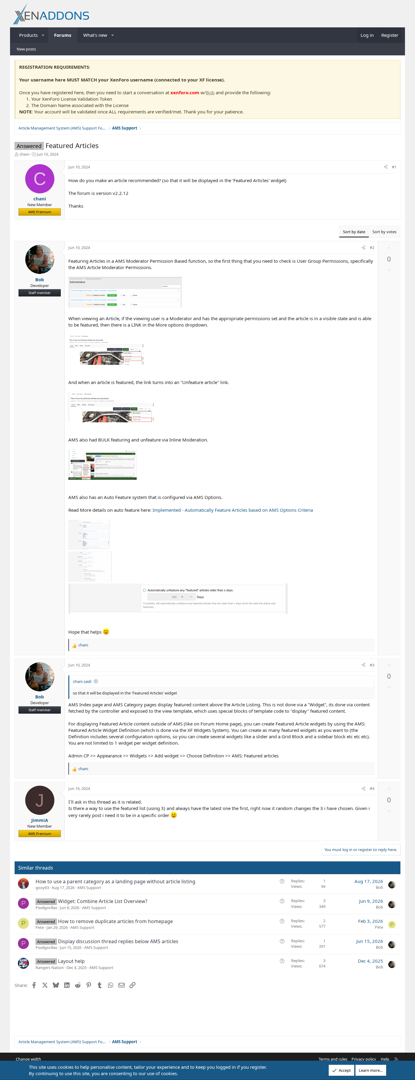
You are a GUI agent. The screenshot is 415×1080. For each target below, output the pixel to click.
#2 (372, 247)
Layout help (71, 961)
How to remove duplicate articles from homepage (115, 921)
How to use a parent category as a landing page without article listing (115, 881)
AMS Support (89, 887)
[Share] (386, 167)
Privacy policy (364, 1059)
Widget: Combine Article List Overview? (102, 901)
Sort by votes (384, 231)
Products (28, 35)
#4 (372, 788)
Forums (62, 35)
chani (24, 154)
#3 (372, 665)
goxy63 (42, 887)
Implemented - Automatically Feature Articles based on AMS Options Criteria (233, 510)
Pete (40, 927)
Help (385, 1059)
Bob (210, 92)
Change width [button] (28, 1059)
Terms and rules (333, 1059)
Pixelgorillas (46, 907)
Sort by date (354, 231)
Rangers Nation (50, 967)
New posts (26, 49)
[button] (43, 35)
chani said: (82, 681)
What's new (95, 35)
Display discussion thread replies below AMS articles (118, 941)
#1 (394, 167)
